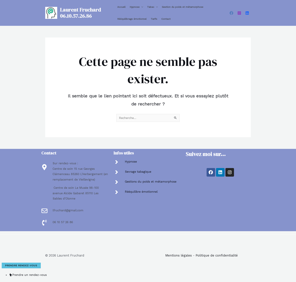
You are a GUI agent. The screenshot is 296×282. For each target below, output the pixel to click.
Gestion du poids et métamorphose (182, 6)
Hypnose (135, 6)
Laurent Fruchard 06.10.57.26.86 (80, 12)
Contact (166, 18)
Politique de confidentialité (217, 255)
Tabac (150, 6)
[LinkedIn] (247, 13)
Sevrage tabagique (138, 171)
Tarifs (154, 18)
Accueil (121, 6)
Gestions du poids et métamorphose (150, 181)
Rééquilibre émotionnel (141, 191)
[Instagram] (239, 13)
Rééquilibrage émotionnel (132, 18)
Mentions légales (178, 255)
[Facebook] (231, 13)
